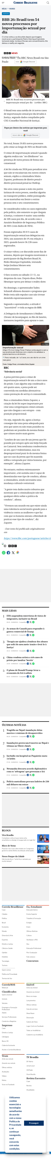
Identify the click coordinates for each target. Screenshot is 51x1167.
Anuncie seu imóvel (32, 992)
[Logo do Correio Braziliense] (25, 2)
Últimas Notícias (32, 931)
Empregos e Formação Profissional (9, 1008)
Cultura (29, 935)
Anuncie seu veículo (8, 1063)
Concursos (32, 961)
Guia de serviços (32, 1009)
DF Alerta (29, 1061)
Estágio (29, 923)
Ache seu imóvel (31, 988)
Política (4, 918)
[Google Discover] (17, 552)
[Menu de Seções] (3, 3)
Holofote (5, 957)
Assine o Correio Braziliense (11, 1050)
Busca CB (5, 1041)
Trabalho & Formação (33, 918)
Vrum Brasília (30, 1074)
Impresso (7, 1025)
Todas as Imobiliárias (33, 1030)
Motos (4, 1080)
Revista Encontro (35, 1078)
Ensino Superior (31, 914)
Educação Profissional (33, 948)
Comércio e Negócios (9, 1021)
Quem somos (6, 970)
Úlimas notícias (31, 1005)
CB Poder (29, 1070)
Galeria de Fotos (32, 1022)
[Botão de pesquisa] (48, 3)
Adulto (4, 1013)
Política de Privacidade (9, 974)
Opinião (4, 952)
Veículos (4, 1003)
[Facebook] (8, 553)
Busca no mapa (31, 996)
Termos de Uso (7, 978)
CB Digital (5, 1037)
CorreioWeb (8, 984)
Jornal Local (30, 1066)
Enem (28, 927)
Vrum (5, 1056)
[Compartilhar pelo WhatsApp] (33, 623)
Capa (3, 910)
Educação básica (32, 910)
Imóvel (30, 984)
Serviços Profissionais (9, 1017)
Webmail (5, 988)
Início (4, 8)
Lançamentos (31, 1000)
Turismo (4, 965)
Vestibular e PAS (32, 940)
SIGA (17, 61)
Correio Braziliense (12, 907)
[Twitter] (13, 553)
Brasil (4, 923)
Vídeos (4, 1076)
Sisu (27, 944)
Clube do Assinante (8, 1045)
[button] (20, 1149)
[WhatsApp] (3, 553)
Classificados (9, 991)
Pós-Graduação (31, 952)
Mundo (12, 8)
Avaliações (5, 1072)
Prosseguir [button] (34, 1123)
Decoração (30, 1018)
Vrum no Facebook (8, 1084)
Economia (5, 927)
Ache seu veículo (7, 1059)
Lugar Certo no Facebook (35, 1026)
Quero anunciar (7, 995)
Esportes (5, 940)
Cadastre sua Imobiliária (34, 1035)
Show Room (30, 1013)
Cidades (4, 914)
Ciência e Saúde (7, 948)
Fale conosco (30, 957)
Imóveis (4, 999)
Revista (29, 1086)
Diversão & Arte (7, 935)
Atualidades (30, 1090)
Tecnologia (5, 961)
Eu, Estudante (34, 907)
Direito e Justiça (7, 944)
